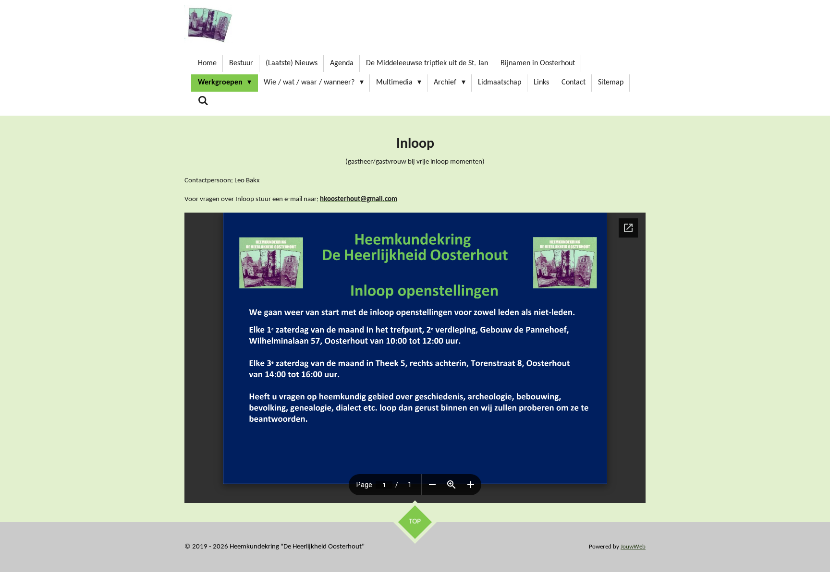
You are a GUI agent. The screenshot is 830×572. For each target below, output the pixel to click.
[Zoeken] (203, 101)
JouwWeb (633, 547)
